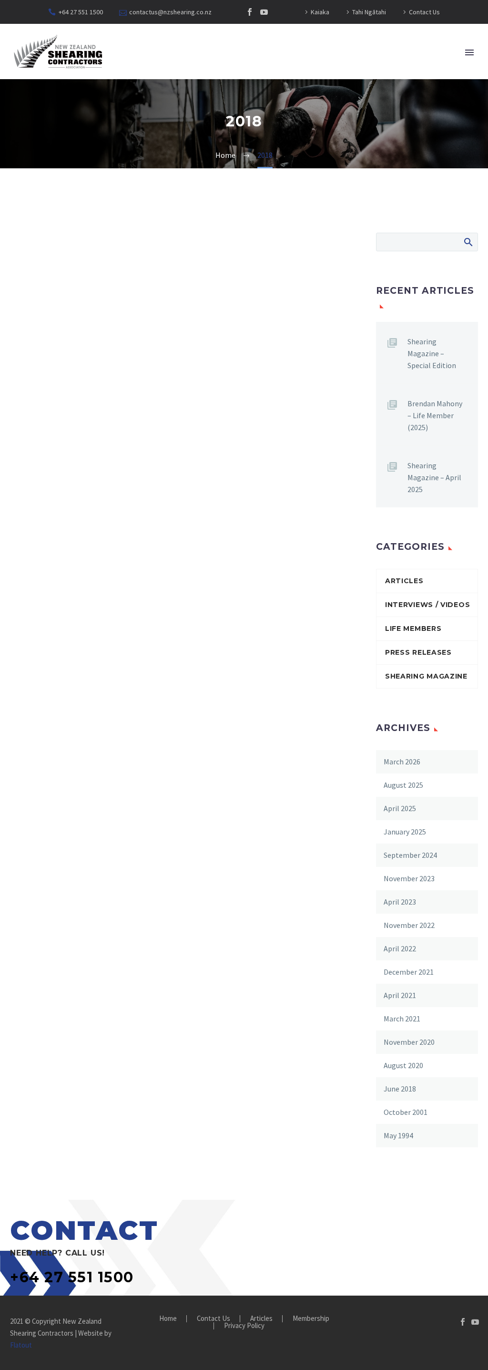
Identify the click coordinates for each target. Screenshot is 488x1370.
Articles (270, 83)
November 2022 (409, 925)
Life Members (413, 628)
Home (115, 83)
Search (468, 242)
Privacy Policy (244, 1325)
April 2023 (400, 901)
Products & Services (326, 83)
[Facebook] (250, 12)
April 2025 (400, 808)
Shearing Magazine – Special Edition (431, 353)
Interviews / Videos (427, 604)
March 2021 (402, 1018)
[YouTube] (264, 12)
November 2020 (409, 1042)
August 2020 (403, 1065)
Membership (211, 83)
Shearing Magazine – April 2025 (434, 477)
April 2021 (400, 995)
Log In (431, 83)
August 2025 (403, 785)
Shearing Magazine (426, 676)
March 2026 (402, 761)
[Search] (463, 83)
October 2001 (405, 1112)
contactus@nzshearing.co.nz (170, 12)
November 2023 (409, 878)
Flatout (21, 1344)
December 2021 (409, 972)
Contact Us (424, 12)
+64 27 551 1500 (81, 12)
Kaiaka (320, 12)
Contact (383, 83)
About (157, 83)
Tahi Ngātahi (369, 12)
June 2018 (400, 1088)
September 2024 (410, 855)
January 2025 (405, 831)
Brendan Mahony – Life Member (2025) (434, 415)
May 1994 (398, 1135)
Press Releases (418, 652)
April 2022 (400, 948)
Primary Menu (469, 52)
